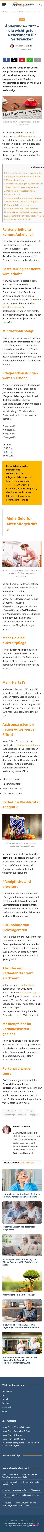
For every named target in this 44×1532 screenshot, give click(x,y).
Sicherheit (6, 1407)
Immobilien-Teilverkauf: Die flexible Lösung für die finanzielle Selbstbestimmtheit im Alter (19, 1360)
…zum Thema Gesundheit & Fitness (16, 1431)
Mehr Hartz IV (12, 194)
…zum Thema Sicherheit (12, 1435)
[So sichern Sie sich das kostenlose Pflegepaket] (22, 1212)
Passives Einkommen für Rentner (18, 1294)
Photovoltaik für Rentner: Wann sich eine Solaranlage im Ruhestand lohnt (19, 1504)
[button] (6, 60)
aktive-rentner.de (26, 136)
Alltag (4, 1411)
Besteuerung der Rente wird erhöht (22, 176)
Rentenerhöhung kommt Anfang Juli (23, 173)
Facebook (28, 1153)
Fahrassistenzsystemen (28, 744)
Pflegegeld (11, 484)
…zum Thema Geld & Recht (13, 1439)
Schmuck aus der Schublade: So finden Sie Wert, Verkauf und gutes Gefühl (21, 1195)
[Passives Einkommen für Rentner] (22, 1280)
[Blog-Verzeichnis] (34, 1526)
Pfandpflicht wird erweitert (18, 205)
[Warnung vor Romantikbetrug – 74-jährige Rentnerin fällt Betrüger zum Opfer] (22, 1245)
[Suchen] (40, 4)
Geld (22, 20)
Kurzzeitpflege (9, 1115)
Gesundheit (7, 1391)
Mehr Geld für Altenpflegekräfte (21, 187)
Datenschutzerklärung (19, 1526)
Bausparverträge (28, 992)
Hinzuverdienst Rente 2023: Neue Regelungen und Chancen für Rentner (20, 1326)
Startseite (5, 12)
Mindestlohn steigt (14, 180)
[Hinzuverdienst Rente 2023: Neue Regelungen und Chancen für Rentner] (22, 1310)
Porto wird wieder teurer (17, 219)
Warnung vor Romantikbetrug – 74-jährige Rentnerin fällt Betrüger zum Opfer (20, 1262)
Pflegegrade (33, 1115)
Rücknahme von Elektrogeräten (21, 208)
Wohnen (5, 1403)
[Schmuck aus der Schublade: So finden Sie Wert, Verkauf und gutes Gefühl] (22, 1180)
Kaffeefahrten (28, 985)
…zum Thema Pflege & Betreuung (16, 1427)
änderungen (29, 1111)
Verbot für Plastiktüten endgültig (21, 201)
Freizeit (5, 1399)
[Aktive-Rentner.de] (23, 4)
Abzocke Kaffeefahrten (12, 1111)
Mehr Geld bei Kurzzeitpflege (19, 190)
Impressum (7, 1523)
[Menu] (4, 4)
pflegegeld (22, 1115)
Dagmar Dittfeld (25, 46)
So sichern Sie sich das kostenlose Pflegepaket (18, 1228)
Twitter (16, 1153)
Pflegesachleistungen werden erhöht (23, 183)
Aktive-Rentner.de (31, 1521)
